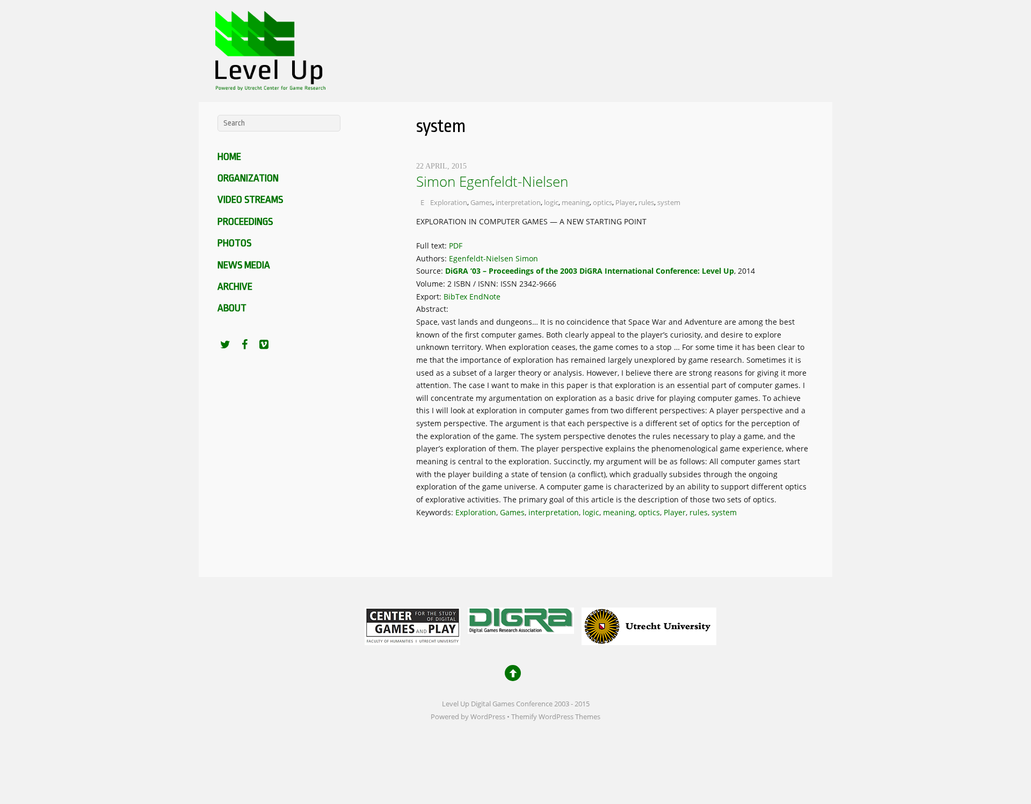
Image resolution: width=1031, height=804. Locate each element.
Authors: (432, 258)
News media (243, 265)
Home (229, 157)
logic (551, 202)
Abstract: (433, 309)
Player (625, 202)
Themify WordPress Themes (555, 716)
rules (646, 202)
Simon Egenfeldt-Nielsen (492, 181)
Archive (234, 287)
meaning (576, 202)
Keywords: (435, 512)
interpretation (518, 202)
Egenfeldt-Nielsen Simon (493, 258)
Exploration (448, 202)
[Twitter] (225, 344)
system (668, 202)
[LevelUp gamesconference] (268, 83)
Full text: (432, 245)
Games (481, 202)
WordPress (487, 716)
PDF (455, 245)
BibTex (455, 296)
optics (602, 202)
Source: (430, 271)
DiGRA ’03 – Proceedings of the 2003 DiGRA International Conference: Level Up (589, 271)
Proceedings (245, 222)
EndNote (484, 296)
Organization (248, 178)
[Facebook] (244, 344)
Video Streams (250, 200)
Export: (430, 296)
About (231, 308)
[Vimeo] (263, 344)
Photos (234, 243)
